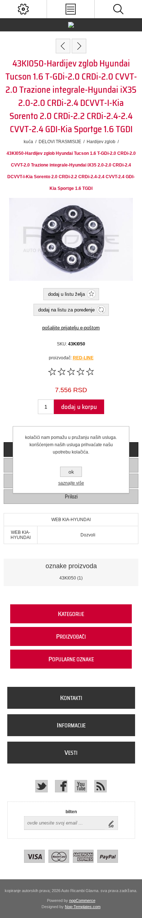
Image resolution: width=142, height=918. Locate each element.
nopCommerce (82, 900)
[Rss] (100, 786)
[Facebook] (61, 786)
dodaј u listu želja (66, 294)
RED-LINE (83, 357)
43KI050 (67, 578)
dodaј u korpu (79, 407)
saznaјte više (71, 483)
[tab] (71, 496)
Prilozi (71, 497)
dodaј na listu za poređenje (66, 310)
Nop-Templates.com (82, 906)
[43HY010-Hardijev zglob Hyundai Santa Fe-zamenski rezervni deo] (63, 46)
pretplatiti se (113, 823)
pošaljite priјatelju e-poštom (71, 327)
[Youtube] (81, 786)
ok (71, 472)
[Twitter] (41, 786)
